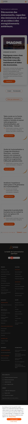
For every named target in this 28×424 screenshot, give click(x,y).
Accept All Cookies (14, 419)
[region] (14, 414)
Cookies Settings (13, 421)
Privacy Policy (12, 416)
